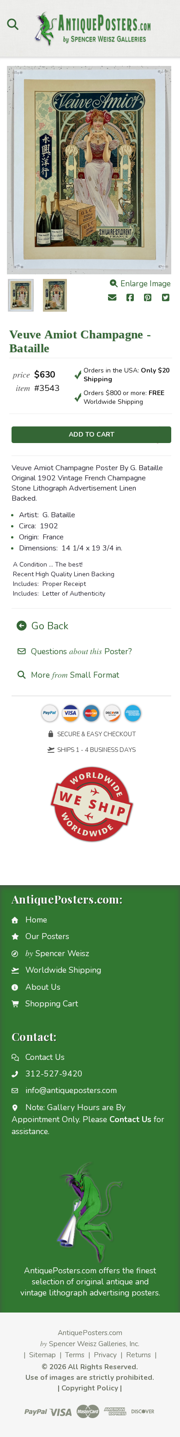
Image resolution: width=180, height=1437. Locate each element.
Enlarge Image (145, 283)
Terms (74, 1355)
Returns (138, 1355)
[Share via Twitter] (166, 298)
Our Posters (47, 936)
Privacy (105, 1355)
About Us (42, 987)
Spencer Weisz (57, 953)
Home (36, 919)
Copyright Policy (89, 1388)
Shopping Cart (51, 1003)
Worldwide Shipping (63, 970)
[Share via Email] (112, 298)
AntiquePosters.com (90, 1332)
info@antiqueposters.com (71, 1090)
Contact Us (45, 1057)
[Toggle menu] (12, 24)
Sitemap (42, 1355)
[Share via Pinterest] (148, 298)
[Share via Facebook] (130, 298)
